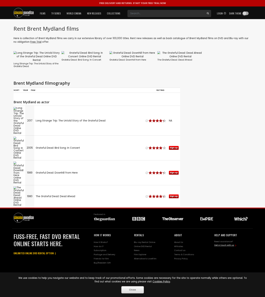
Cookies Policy (161, 281)
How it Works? (101, 242)
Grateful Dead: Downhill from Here (127, 59)
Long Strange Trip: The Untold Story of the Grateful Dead (36, 65)
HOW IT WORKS (102, 235)
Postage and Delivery (104, 254)
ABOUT (178, 235)
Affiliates (178, 246)
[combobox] (166, 13)
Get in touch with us (224, 245)
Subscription (100, 250)
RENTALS (139, 235)
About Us (178, 242)
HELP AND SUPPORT (225, 235)
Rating (160, 90)
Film (33, 90)
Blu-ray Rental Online (144, 242)
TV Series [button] (56, 13)
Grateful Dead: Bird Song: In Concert (81, 59)
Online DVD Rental (143, 246)
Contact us (180, 250)
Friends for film (101, 258)
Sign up (174, 147)
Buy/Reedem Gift (102, 262)
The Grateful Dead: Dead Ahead (174, 59)
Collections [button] (113, 13)
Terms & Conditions (184, 254)
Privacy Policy (181, 258)
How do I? (98, 246)
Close (132, 289)
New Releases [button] (94, 13)
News (137, 250)
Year (25, 90)
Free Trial (35, 42)
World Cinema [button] (74, 13)
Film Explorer (140, 254)
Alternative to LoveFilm (145, 258)
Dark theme (235, 13)
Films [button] (42, 13)
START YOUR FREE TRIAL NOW (132, 3)
